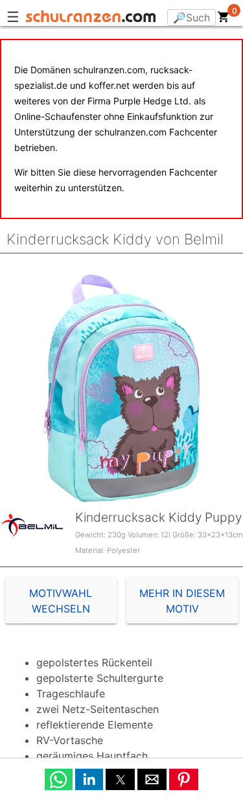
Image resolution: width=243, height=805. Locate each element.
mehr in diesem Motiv (182, 601)
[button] (59, 779)
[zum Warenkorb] (223, 19)
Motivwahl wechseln (60, 601)
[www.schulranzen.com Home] (91, 18)
